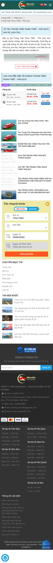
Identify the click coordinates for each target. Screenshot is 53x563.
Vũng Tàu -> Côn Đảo (11, 441)
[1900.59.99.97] (3, 5)
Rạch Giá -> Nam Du (35, 446)
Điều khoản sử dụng (10, 504)
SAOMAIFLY (26, 547)
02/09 (29, 85)
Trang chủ (6, 267)
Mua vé (5, 271)
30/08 (5, 85)
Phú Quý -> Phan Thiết (36, 433)
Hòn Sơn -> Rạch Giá (10, 465)
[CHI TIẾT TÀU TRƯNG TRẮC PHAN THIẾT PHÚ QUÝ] (9, 171)
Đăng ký (46, 368)
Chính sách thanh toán (11, 517)
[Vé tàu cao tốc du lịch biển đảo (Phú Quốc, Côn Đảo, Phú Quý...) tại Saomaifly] (26, 5)
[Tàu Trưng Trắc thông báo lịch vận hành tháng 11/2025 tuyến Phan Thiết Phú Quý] (9, 136)
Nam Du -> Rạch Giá (35, 450)
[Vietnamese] (41, 4)
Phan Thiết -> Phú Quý (36, 437)
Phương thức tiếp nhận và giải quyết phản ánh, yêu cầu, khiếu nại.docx (12, 510)
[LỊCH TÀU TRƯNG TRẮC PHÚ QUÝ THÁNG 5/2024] (9, 159)
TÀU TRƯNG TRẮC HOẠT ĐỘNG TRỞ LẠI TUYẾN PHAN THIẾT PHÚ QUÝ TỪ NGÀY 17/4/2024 (35, 181)
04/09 (45, 85)
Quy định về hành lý (10, 534)
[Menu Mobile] (49, 4)
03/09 (37, 85)
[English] (45, 4)
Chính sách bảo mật (10, 500)
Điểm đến (6, 278)
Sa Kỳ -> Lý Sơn (33, 487)
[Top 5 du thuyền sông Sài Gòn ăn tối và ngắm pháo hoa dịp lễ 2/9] (7, 318)
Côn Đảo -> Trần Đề (10, 437)
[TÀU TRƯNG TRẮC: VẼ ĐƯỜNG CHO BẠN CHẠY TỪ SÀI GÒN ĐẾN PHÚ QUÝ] (9, 194)
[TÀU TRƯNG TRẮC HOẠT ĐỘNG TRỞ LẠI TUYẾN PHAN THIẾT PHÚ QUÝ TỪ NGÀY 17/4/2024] (9, 182)
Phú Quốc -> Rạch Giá (36, 471)
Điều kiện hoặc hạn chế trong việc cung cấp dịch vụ (13, 522)
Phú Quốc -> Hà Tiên (36, 478)
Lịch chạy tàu (8, 275)
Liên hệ (5, 290)
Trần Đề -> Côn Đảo (10, 433)
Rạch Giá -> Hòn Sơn (10, 461)
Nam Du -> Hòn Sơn (10, 454)
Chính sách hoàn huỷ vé (12, 527)
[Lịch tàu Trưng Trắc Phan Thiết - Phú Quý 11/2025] (9, 125)
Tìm (26, 254)
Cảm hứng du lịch (9, 282)
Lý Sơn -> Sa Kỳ (33, 491)
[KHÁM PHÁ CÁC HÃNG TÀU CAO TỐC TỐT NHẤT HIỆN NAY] (9, 148)
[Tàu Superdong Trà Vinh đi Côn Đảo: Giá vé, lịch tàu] (7, 310)
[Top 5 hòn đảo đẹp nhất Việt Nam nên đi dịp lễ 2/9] (7, 327)
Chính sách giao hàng (11, 531)
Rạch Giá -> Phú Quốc (36, 467)
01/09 (21, 85)
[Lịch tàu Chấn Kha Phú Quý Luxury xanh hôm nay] (7, 335)
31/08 (13, 85)
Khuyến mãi (7, 286)
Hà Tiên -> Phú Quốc (36, 474)
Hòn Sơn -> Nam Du (10, 458)
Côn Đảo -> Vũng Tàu (11, 444)
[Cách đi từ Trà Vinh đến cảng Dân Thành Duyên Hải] (7, 301)
